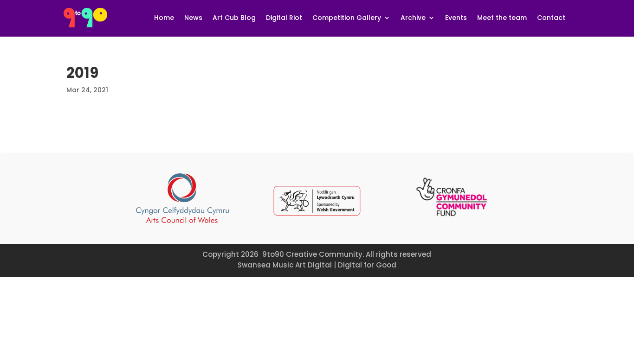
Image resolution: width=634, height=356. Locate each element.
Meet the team (502, 17)
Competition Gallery (346, 17)
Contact (551, 17)
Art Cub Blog (234, 17)
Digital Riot (284, 17)
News (193, 17)
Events (456, 17)
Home (164, 17)
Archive (413, 17)
